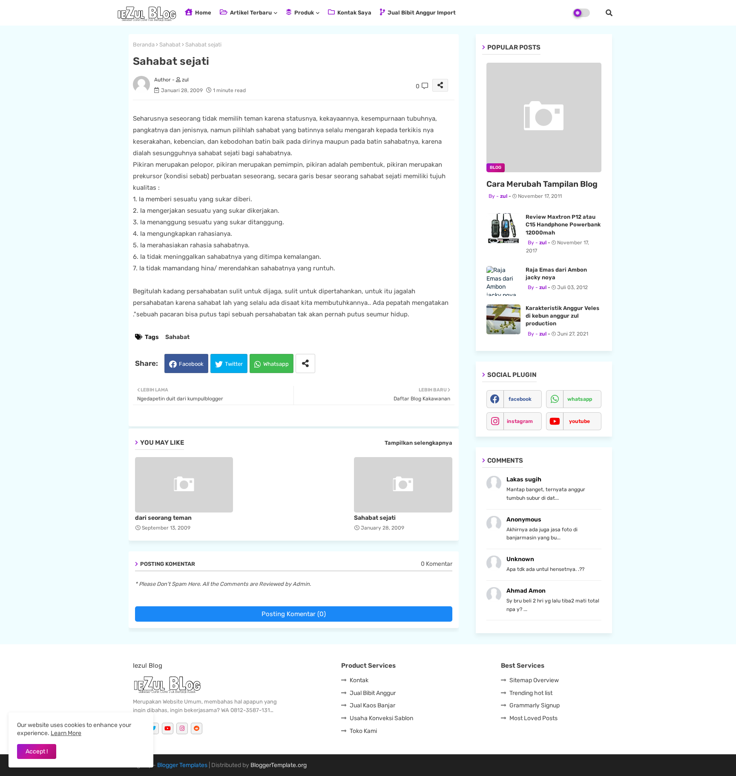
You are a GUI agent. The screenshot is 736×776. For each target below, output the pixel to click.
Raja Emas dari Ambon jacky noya (556, 273)
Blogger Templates (182, 765)
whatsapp (579, 399)
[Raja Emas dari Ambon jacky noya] (503, 281)
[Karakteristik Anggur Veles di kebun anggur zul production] (503, 319)
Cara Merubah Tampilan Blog (542, 184)
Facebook (191, 364)
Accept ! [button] (37, 751)
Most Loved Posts (533, 718)
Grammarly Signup (534, 705)
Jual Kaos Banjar (372, 705)
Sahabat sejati (375, 517)
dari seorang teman (163, 517)
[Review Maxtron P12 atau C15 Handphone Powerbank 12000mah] (503, 228)
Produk (303, 12)
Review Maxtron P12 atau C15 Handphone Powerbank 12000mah (563, 224)
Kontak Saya (353, 12)
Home (202, 12)
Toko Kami (363, 731)
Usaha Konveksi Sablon (381, 718)
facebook (520, 399)
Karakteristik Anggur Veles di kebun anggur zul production (562, 316)
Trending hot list (530, 693)
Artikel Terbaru (250, 12)
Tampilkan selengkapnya (418, 443)
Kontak (359, 680)
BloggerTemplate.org (278, 765)
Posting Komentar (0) (294, 614)
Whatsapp (276, 364)
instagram (520, 421)
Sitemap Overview (534, 680)
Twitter (234, 364)
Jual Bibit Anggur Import (421, 12)
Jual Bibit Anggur (373, 693)
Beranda (144, 44)
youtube (579, 421)
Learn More (66, 733)
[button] (609, 12)
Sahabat (170, 44)
